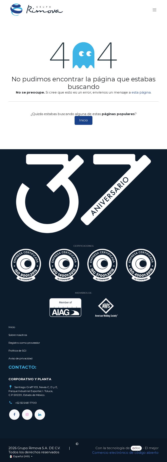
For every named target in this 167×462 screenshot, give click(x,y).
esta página (141, 92)
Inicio (83, 120)
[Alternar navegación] (154, 10)
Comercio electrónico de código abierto (125, 452)
